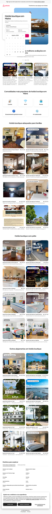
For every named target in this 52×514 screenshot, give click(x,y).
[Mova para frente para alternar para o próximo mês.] (22, 35)
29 (23, 52)
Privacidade (23, 511)
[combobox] (17, 27)
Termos (28, 511)
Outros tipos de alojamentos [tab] (9, 464)
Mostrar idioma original (39, 1)
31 (9, 54)
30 (7, 54)
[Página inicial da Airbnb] (6, 6)
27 (17, 52)
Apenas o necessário (24, 504)
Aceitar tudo (10, 504)
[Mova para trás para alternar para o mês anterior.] (7, 35)
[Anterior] (23, 60)
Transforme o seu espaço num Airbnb (38, 5)
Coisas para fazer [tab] (21, 464)
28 (20, 52)
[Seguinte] (28, 60)
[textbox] (11, 31)
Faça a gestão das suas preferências (40, 505)
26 (15, 52)
